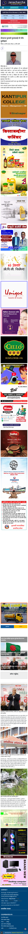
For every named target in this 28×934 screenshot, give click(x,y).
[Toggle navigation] (3, 7)
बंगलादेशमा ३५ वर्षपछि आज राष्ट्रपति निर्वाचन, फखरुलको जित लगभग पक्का (13, 653)
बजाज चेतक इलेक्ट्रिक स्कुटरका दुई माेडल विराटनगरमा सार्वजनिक (12, 639)
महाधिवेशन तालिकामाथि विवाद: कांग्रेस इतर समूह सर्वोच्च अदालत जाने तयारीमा (13, 667)
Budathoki (11, 901)
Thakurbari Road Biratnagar (14, 21)
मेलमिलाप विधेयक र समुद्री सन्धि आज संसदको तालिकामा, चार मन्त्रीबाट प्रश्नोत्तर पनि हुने (13, 755)
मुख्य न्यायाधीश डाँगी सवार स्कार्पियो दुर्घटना (9, 796)
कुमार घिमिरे (6, 928)
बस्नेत (5, 922)
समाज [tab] (20, 627)
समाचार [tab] (7, 627)
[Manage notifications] (25, 929)
